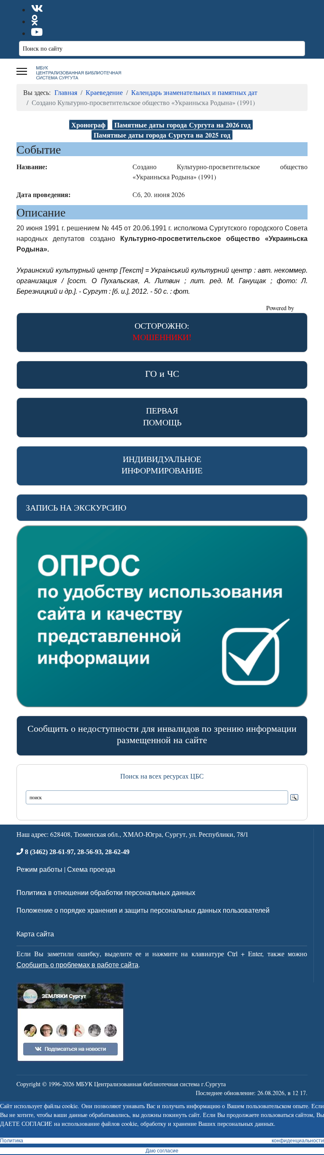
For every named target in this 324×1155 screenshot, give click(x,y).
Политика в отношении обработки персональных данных (105, 892)
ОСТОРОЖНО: (162, 331)
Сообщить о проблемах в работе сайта (77, 964)
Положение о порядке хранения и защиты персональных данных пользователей (143, 910)
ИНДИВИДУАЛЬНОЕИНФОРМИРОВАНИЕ (162, 464)
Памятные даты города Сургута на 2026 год (182, 125)
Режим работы (39, 869)
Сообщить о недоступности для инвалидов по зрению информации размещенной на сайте (162, 734)
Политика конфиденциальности (162, 1141)
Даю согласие (162, 1151)
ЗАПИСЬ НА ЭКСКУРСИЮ (76, 507)
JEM (302, 308)
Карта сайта (35, 933)
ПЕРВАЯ (162, 416)
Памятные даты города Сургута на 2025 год (162, 135)
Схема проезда (91, 869)
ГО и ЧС (162, 373)
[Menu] (21, 71)
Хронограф (88, 125)
